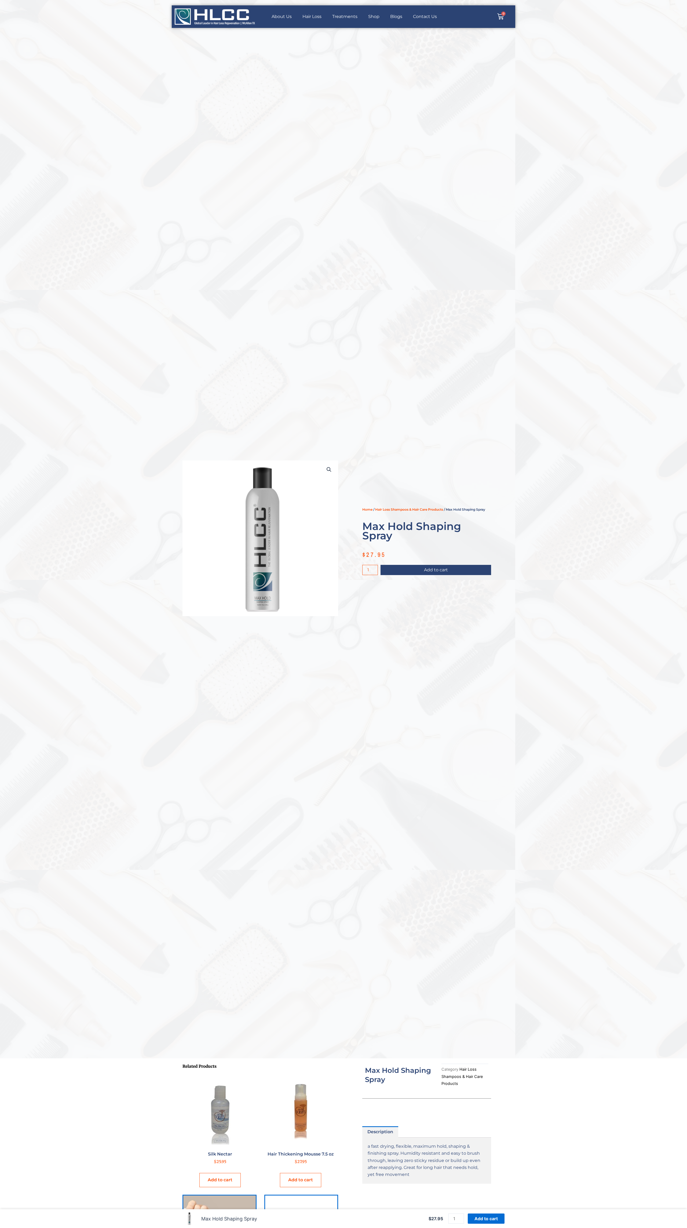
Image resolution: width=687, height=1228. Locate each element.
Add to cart (436, 569)
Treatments (344, 16)
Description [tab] (380, 1131)
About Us (282, 16)
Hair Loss (311, 16)
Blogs (396, 16)
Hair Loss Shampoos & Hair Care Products (409, 509)
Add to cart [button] (220, 1179)
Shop (373, 16)
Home (367, 509)
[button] (329, 469)
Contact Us (425, 16)
